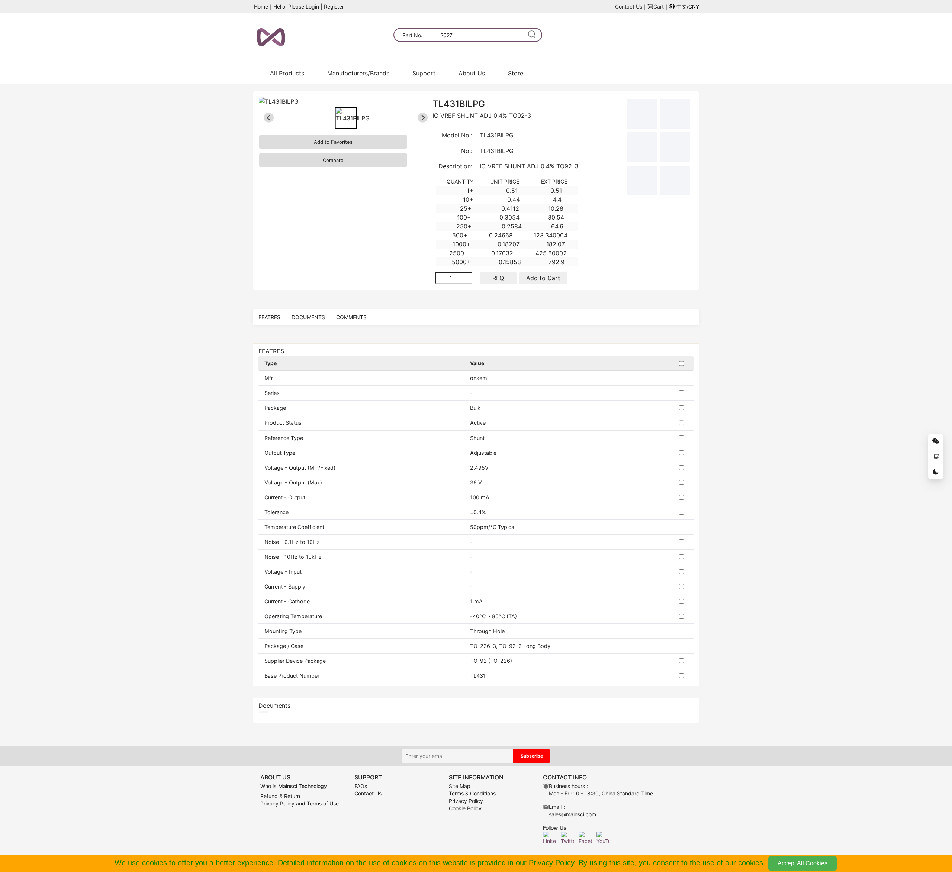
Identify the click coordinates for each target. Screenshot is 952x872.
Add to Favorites (333, 142)
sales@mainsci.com (572, 814)
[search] (532, 35)
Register (334, 6)
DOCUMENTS (308, 317)
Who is (293, 786)
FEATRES (269, 317)
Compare (333, 160)
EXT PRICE (554, 181)
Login (312, 6)
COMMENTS (351, 317)
